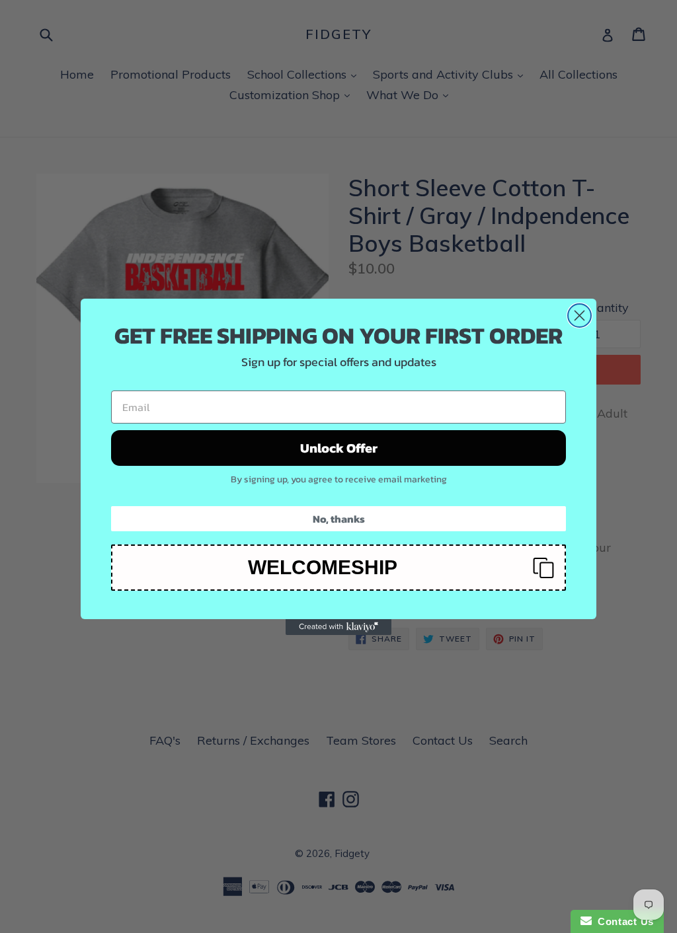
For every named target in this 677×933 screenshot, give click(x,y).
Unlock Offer (339, 448)
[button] (338, 567)
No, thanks (339, 519)
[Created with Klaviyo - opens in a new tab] (338, 627)
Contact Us (623, 921)
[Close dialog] (579, 315)
